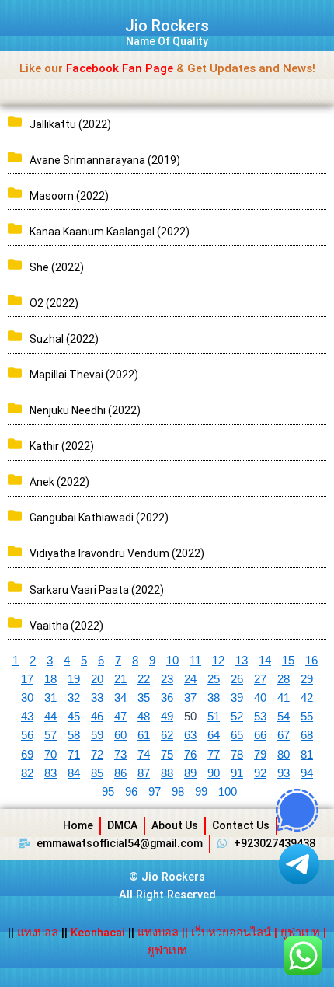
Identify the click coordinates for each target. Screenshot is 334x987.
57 (50, 735)
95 (108, 792)
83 (50, 773)
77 (213, 754)
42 (307, 698)
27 (260, 679)
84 (74, 773)
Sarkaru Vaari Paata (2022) (97, 590)
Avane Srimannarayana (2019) (105, 160)
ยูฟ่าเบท (300, 933)
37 (190, 698)
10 (172, 660)
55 (307, 716)
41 (283, 698)
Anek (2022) (59, 482)
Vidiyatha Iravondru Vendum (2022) (117, 553)
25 (213, 679)
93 (283, 773)
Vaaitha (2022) (66, 625)
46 (97, 716)
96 (131, 792)
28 (283, 679)
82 (27, 773)
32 (74, 698)
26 (237, 679)
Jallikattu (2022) (70, 124)
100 (227, 792)
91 (237, 773)
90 (213, 773)
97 (154, 792)
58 (74, 735)
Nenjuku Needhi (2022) (85, 410)
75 (167, 754)
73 (120, 754)
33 (97, 698)
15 (288, 660)
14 (265, 660)
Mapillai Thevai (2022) (84, 374)
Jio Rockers (167, 25)
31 (50, 698)
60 (120, 735)
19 (74, 679)
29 (307, 679)
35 (143, 698)
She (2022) (57, 267)
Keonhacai (98, 933)
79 (260, 754)
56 (27, 735)
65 (237, 735)
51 (213, 716)
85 (97, 773)
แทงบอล (39, 933)
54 (283, 716)
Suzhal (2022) (64, 339)
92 (260, 773)
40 (260, 698)
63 (190, 735)
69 (27, 754)
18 (50, 679)
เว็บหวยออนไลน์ (231, 933)
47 (120, 716)
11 (195, 660)
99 (201, 792)
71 (74, 754)
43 (27, 716)
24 (190, 679)
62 (167, 735)
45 (74, 716)
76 (190, 754)
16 (311, 660)
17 (27, 679)
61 (143, 735)
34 (120, 698)
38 (213, 698)
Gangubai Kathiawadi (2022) (99, 517)
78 (237, 754)
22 (143, 679)
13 (241, 660)
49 (167, 716)
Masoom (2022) (69, 196)
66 (260, 735)
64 (213, 735)
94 (307, 773)
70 (50, 754)
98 (178, 792)
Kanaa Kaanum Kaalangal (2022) (110, 231)
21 (120, 679)
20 (97, 679)
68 (307, 735)
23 (167, 679)
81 (307, 754)
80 (283, 754)
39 (237, 698)
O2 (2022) (54, 303)
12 (218, 660)
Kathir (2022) (62, 446)
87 (143, 773)
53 (260, 716)
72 (97, 754)
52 (237, 716)
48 (143, 716)
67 (283, 735)
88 (167, 773)
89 (190, 773)
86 (120, 773)
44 (50, 716)
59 (97, 735)
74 (143, 754)
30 (27, 698)
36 (167, 698)
